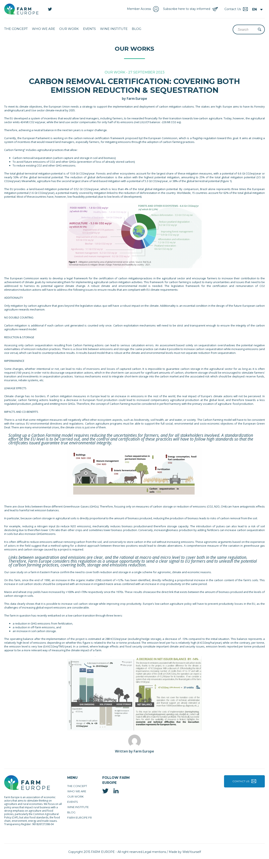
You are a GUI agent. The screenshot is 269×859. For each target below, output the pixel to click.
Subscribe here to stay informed (186, 9)
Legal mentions (154, 852)
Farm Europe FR (79, 817)
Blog (136, 29)
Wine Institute (114, 29)
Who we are (43, 29)
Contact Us (240, 781)
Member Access (139, 9)
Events (89, 29)
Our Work (69, 29)
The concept (16, 29)
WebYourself (191, 852)
